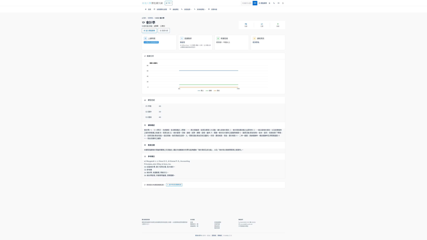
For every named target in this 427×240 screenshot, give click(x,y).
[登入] (269, 3)
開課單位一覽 (194, 224)
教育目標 (151, 145)
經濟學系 (150, 18)
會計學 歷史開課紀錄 (175, 185)
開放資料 (217, 226)
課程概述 (151, 125)
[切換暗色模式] (283, 3)
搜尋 (255, 3)
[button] (186, 9)
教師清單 (217, 228)
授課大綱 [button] (165, 30)
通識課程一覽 (194, 226)
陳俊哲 (182, 42)
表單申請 (217, 224)
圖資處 (214, 235)
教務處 (220, 235)
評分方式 (151, 100)
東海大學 (198, 235)
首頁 (144, 18)
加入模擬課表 (150, 30)
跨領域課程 (217, 222)
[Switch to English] (274, 3)
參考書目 (151, 156)
